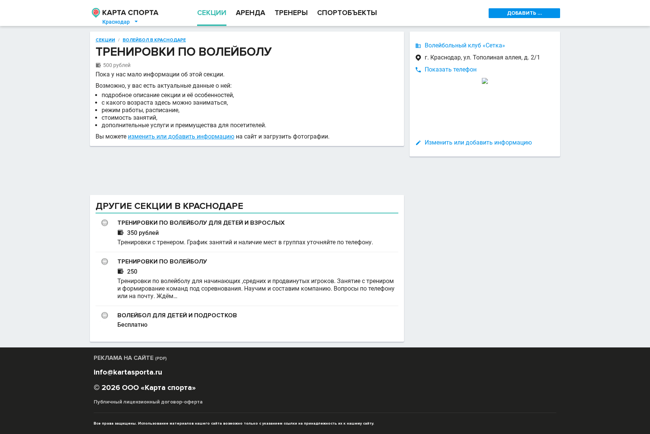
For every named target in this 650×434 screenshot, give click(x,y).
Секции (105, 40)
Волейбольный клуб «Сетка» (465, 45)
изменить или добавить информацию (181, 136)
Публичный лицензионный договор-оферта (148, 402)
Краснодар (120, 22)
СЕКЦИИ (211, 13)
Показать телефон (451, 69)
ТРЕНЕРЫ (291, 13)
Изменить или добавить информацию (478, 142)
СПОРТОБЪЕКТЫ (347, 13)
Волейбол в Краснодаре (154, 40)
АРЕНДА (250, 13)
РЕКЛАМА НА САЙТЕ (130, 358)
